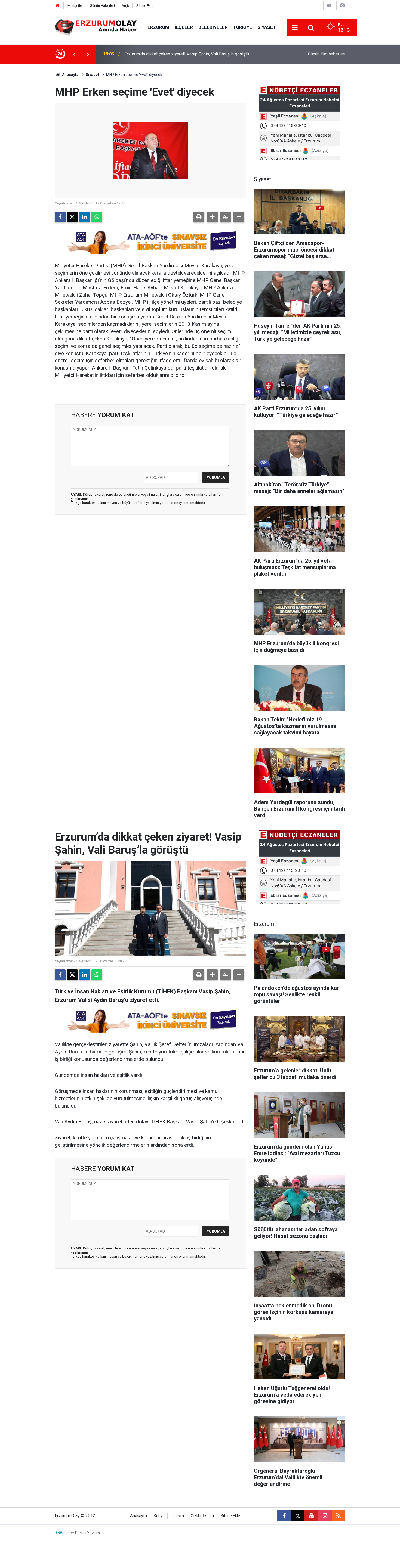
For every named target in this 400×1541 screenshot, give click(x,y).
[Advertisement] (29, 145)
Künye (159, 1516)
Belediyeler (213, 27)
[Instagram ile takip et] (325, 1515)
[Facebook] (60, 217)
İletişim (177, 1516)
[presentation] (74, 54)
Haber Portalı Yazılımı (82, 1533)
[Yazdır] (198, 217)
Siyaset (266, 27)
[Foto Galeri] (342, 5)
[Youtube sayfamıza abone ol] (311, 1515)
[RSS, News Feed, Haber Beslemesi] (338, 1515)
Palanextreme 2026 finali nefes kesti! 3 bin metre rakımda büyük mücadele (195, 54)
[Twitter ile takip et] (297, 1515)
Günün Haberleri (102, 6)
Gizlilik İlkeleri (202, 1516)
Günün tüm (326, 54)
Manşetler (75, 6)
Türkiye (242, 27)
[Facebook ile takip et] (284, 1515)
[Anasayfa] (58, 6)
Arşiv (126, 6)
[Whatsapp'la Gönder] (96, 217)
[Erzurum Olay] (96, 27)
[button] (212, 217)
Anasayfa (70, 74)
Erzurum (158, 27)
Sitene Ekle (144, 6)
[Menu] (295, 28)
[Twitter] (72, 217)
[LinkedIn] (84, 217)
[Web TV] (329, 5)
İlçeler (184, 27)
